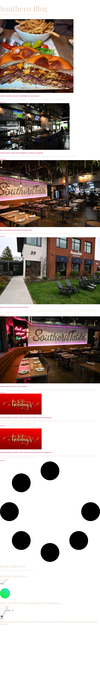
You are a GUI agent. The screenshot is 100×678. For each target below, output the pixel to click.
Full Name (2, 580)
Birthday (2, 610)
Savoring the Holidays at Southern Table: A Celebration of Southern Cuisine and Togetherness (26, 417)
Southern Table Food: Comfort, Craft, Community (13, 386)
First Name (3, 606)
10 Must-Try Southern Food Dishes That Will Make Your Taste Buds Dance (20, 96)
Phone (2, 612)
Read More (3, 102)
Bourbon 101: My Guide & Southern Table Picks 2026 (14, 307)
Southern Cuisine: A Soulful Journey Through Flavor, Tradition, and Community (21, 153)
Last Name (3, 608)
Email (1, 581)
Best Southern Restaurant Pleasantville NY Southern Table (16, 230)
